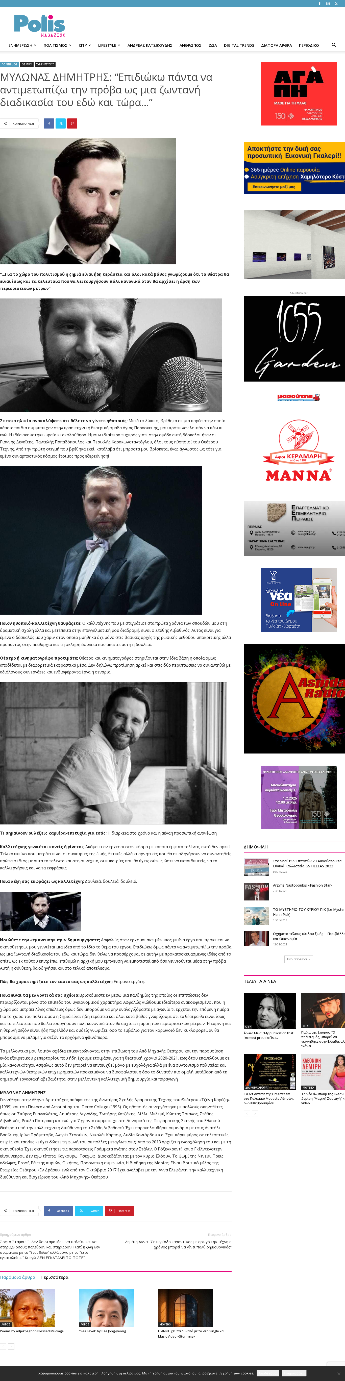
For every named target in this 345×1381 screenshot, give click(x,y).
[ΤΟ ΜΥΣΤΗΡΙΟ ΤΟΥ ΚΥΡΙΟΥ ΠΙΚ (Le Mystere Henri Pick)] (256, 916)
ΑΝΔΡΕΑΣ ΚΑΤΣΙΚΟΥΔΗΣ (150, 45)
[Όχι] (338, 1373)
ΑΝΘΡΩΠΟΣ (191, 45)
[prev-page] (3, 1346)
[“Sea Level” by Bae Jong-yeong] (116, 1308)
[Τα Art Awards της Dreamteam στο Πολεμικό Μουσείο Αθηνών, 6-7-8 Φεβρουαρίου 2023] (270, 1072)
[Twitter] (336, 3)
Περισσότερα (54, 1277)
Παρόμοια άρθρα (17, 1277)
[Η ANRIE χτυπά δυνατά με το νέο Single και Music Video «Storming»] (195, 1308)
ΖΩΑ (213, 45)
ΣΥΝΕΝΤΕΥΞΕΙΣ (45, 64)
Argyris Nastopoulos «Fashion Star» (303, 885)
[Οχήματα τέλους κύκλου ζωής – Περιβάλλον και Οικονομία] (256, 938)
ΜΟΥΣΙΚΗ (165, 1324)
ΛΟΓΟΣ (6, 1324)
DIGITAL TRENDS (239, 45)
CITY (83, 45)
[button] (334, 45)
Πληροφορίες (294, 1373)
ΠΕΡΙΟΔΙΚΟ (309, 45)
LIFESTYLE (107, 45)
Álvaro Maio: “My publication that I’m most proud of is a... (268, 1035)
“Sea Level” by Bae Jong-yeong (102, 1331)
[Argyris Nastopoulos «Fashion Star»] (256, 891)
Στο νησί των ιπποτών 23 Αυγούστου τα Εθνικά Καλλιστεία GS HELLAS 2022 (307, 863)
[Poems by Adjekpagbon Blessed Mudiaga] (37, 1308)
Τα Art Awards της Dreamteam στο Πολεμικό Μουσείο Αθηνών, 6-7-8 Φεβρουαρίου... (269, 1098)
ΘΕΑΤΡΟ (27, 64)
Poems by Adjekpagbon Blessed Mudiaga (32, 1331)
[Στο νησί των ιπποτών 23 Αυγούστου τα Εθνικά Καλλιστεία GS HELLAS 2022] (256, 867)
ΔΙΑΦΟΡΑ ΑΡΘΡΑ (276, 45)
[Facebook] (319, 3)
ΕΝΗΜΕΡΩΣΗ (20, 45)
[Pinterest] (72, 123)
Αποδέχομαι (268, 1373)
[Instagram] (328, 3)
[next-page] (11, 1346)
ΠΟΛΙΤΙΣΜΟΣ (55, 45)
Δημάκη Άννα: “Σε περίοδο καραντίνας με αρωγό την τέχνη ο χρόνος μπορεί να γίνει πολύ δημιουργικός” (178, 1244)
